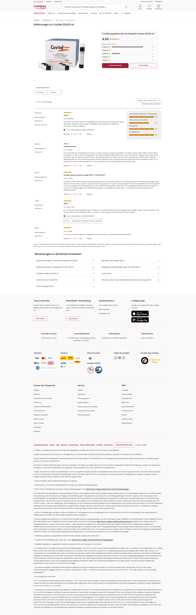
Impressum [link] (108, 445)
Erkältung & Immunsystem (43, 398)
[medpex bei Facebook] (115, 357)
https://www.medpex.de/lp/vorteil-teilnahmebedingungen (107, 489)
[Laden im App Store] (146, 313)
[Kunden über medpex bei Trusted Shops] (151, 360)
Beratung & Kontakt (147, 1)
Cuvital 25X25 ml (47, 20)
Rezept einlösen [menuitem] (39, 13)
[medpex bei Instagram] (119, 357)
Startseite (36, 20)
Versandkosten (127, 398)
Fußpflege (37, 427)
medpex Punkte (127, 419)
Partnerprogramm (84, 415)
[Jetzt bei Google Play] (146, 319)
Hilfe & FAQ (125, 402)
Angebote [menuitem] (127, 13)
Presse (52, 445)
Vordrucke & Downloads (86, 411)
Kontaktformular (104, 313)
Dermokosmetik (39, 411)
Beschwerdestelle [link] (128, 407)
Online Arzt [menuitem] (51, 13)
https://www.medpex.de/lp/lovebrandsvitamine (114, 521)
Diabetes (37, 394)
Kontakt (80, 390)
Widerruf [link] (64, 445)
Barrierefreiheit (127, 423)
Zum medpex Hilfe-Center (108, 305)
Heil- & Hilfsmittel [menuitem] (105, 13)
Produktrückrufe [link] (127, 411)
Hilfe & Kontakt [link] (104, 309)
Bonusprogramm (84, 398)
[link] (90, 369)
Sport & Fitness (39, 423)
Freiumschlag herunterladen (88, 407)
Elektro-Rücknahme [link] (87, 445)
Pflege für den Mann (41, 415)
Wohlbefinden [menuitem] (83, 13)
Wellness (37, 431)
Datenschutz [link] (73, 445)
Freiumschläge (127, 394)
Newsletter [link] (81, 394)
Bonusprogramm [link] (39, 1)
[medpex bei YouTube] (123, 357)
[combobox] (96, 7)
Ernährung (37, 402)
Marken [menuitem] (116, 13)
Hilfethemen (158, 1)
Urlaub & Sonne (39, 419)
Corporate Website (41, 445)
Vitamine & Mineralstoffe (42, 407)
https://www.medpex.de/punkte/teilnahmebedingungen (92, 540)
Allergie (36, 390)
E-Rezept (125, 390)
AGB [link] (57, 445)
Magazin (49, 1)
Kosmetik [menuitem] (93, 13)
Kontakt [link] (124, 415)
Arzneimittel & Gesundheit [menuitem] (66, 13)
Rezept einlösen (83, 402)
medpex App (58, 1)
